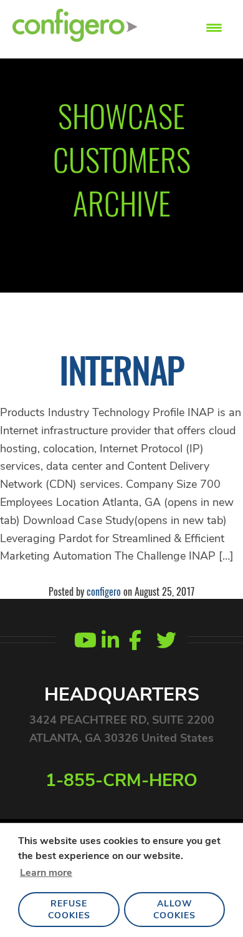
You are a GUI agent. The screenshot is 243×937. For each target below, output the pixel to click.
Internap (121, 369)
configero (104, 591)
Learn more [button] (46, 873)
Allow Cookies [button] (174, 909)
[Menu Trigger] (214, 26)
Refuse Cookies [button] (69, 909)
